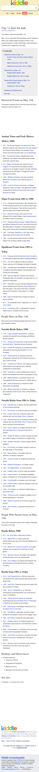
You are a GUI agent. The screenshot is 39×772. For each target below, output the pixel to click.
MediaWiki (12, 765)
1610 (4, 539)
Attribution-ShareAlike (8, 736)
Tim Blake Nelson (13, 468)
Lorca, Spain (7, 305)
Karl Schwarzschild (14, 576)
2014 (4, 308)
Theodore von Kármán (15, 364)
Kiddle (3, 767)
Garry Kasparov (29, 286)
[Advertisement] (19, 20)
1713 (4, 203)
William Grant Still (13, 389)
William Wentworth (12, 224)
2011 (4, 302)
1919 (4, 256)
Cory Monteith (12, 480)
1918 (4, 419)
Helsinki (26, 206)
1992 (4, 495)
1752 (4, 334)
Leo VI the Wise (12, 535)
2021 (4, 643)
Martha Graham (13, 378)
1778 (4, 547)
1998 (4, 297)
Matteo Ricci (12, 539)
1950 (4, 459)
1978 (4, 471)
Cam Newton (12, 489)
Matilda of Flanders (14, 177)
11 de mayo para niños (16, 682)
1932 (4, 441)
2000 (4, 506)
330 (4, 145)
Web (7, 13)
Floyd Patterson (13, 629)
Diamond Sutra (15, 156)
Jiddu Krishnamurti (14, 383)
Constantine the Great (28, 145)
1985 (4, 267)
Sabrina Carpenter (14, 501)
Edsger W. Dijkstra (14, 436)
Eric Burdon (11, 447)
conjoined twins (8, 344)
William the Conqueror (10, 179)
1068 (4, 177)
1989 (4, 489)
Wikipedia (17, 764)
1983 (4, 484)
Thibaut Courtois (13, 495)
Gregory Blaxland (30, 222)
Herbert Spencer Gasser (15, 598)
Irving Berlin (11, 372)
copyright (27, 258)
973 (4, 164)
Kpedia (25, 13)
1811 (4, 342)
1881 (4, 364)
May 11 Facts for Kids (8, 741)
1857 (4, 232)
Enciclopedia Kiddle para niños (10, 769)
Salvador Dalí (12, 405)
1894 (4, 238)
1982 (4, 480)
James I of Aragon (28, 185)
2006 (4, 629)
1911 (4, 410)
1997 (4, 284)
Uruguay (10, 256)
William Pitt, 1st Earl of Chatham (18, 547)
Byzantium (22, 148)
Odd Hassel (11, 606)
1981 (4, 474)
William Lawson (19, 222)
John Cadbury (12, 561)
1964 (4, 468)
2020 (4, 635)
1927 (4, 584)
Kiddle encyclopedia (18, 732)
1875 (4, 356)
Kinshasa (12, 308)
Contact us (30, 767)
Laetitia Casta (12, 471)
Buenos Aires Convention (28, 256)
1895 (4, 383)
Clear (32, 7)
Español (31, 13)
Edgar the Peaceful (13, 164)
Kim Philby (11, 618)
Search (36, 8)
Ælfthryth (34, 169)
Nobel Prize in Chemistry (13, 609)
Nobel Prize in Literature (25, 416)
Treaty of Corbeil (15, 188)
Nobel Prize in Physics (25, 422)
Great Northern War (21, 203)
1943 (4, 453)
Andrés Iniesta (12, 484)
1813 (4, 222)
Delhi (18, 235)
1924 (4, 428)
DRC (17, 308)
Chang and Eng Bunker (15, 342)
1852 (4, 347)
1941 (4, 447)
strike (28, 241)
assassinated (30, 216)
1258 (4, 185)
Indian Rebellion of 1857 (18, 232)
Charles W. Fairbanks (14, 347)
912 (4, 535)
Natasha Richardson (14, 464)
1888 (4, 372)
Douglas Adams (13, 621)
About (16, 767)
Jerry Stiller (11, 635)
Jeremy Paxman (13, 459)
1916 (4, 414)
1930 (4, 436)
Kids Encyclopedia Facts (8, 30)
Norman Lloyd (12, 643)
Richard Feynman (13, 419)
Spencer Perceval (13, 214)
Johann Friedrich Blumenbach (17, 334)
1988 (4, 618)
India (9, 297)
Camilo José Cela (13, 414)
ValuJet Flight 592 (13, 276)
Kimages (18, 13)
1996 (4, 276)
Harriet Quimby (12, 356)
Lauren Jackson (13, 474)
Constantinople (31, 153)
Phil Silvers (11, 410)
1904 (4, 405)
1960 (4, 590)
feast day (12, 657)
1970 (4, 262)
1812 (4, 214)
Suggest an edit (22, 748)
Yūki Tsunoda (12, 506)
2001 (4, 621)
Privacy (22, 767)
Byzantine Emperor (25, 535)
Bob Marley (11, 612)
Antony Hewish (13, 428)
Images (12, 13)
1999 (4, 501)
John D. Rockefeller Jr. (15, 590)
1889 (4, 561)
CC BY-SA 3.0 (21, 760)
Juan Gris (11, 584)
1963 (4, 464)
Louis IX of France (13, 185)
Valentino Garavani (14, 441)
